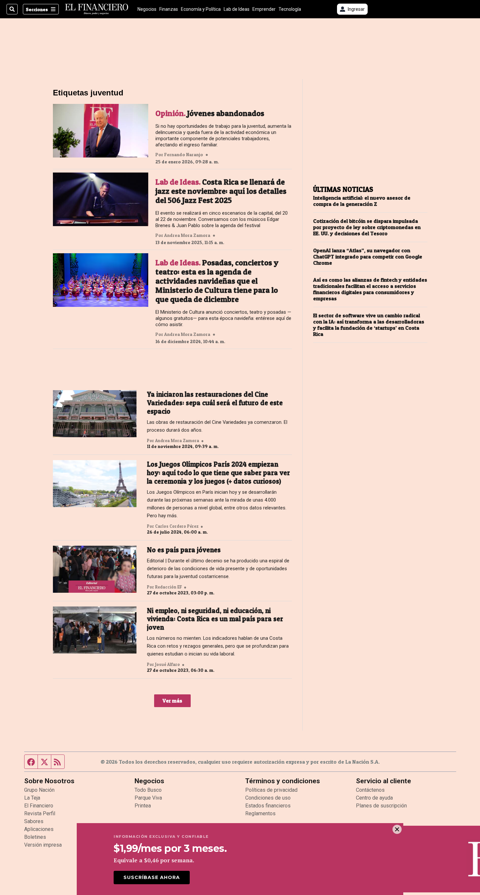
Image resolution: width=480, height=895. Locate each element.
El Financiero (38, 806)
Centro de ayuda (374, 798)
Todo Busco (148, 790)
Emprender (264, 9)
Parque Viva (148, 798)
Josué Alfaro (167, 664)
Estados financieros (268, 806)
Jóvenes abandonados (209, 113)
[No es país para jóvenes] (94, 569)
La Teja (32, 798)
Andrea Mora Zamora (187, 235)
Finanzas (168, 9)
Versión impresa (43, 845)
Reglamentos (260, 813)
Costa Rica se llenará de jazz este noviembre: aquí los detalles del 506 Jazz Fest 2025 (220, 191)
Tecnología (290, 9)
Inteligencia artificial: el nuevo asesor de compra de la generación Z (361, 201)
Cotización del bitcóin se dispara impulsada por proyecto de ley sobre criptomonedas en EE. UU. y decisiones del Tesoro (367, 227)
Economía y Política (201, 9)
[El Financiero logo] (96, 9)
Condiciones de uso (268, 798)
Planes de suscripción (381, 806)
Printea (143, 806)
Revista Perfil (39, 813)
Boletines (35, 837)
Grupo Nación (39, 790)
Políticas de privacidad (271, 790)
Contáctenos (370, 790)
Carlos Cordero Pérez (177, 526)
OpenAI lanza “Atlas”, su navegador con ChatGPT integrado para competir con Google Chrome (367, 256)
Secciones (37, 9)
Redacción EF (168, 586)
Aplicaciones (39, 829)
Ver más (172, 700)
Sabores (33, 821)
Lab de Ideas (236, 9)
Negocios (146, 9)
